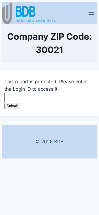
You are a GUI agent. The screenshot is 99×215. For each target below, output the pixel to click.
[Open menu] (91, 13)
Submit (12, 106)
